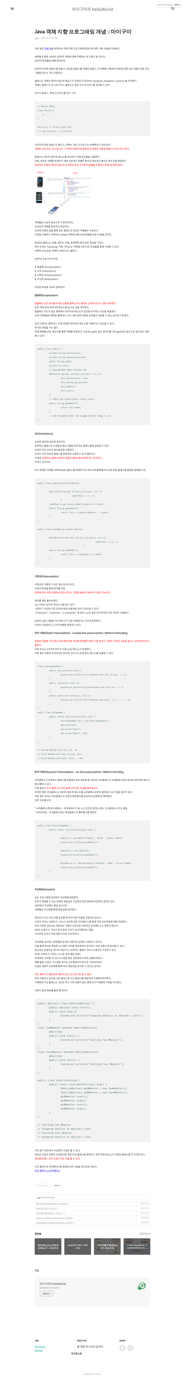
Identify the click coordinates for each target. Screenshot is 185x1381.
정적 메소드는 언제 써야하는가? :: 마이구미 (51, 1203)
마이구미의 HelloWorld (53, 1284)
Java (38, 1197)
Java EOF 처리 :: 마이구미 (46, 1208)
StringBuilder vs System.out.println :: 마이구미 (54, 1222)
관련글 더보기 (144, 1233)
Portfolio (40, 1347)
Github (39, 1350)
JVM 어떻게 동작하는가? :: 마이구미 (49, 1213)
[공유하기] (43, 1186)
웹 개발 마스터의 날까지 (50, 1287)
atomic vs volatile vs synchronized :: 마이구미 (54, 1218)
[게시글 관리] (47, 1186)
